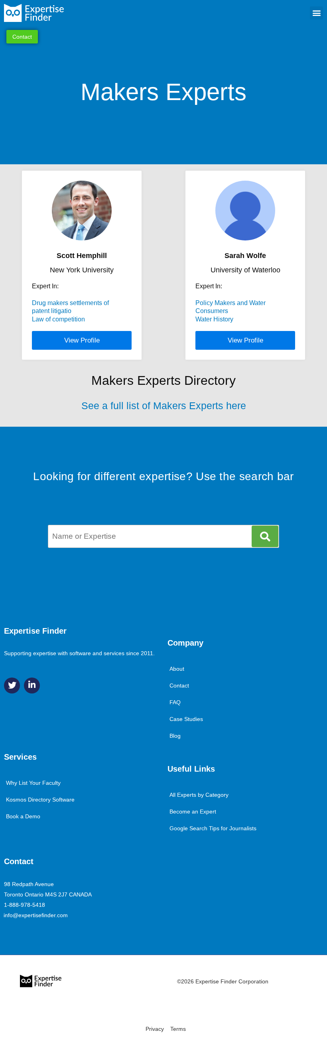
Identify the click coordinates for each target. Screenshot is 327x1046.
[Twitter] (12, 685)
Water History (214, 319)
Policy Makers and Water (230, 302)
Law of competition (58, 319)
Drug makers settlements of (70, 302)
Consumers (211, 310)
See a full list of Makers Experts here (163, 405)
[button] (316, 13)
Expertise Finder (35, 630)
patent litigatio (51, 310)
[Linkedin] (32, 685)
